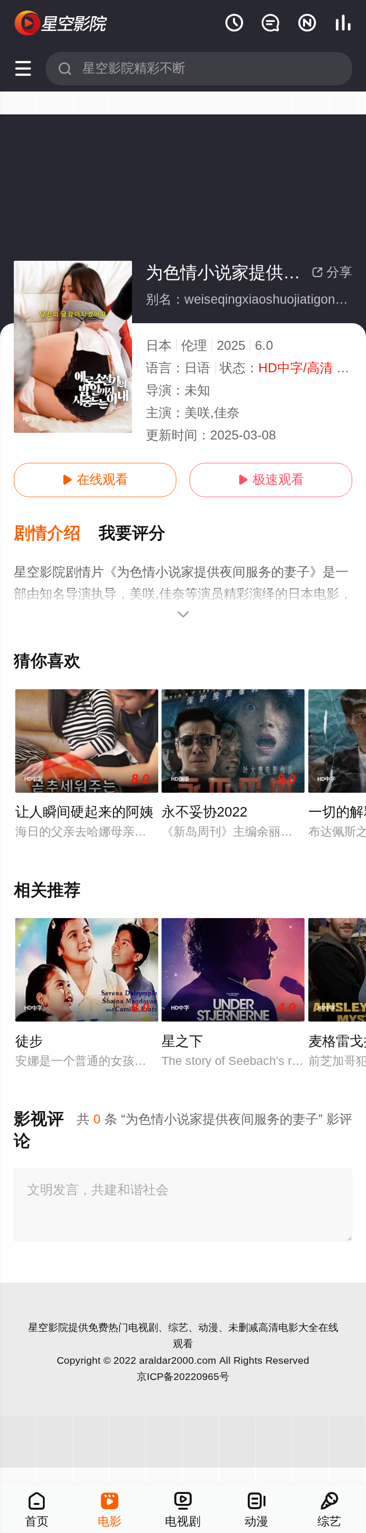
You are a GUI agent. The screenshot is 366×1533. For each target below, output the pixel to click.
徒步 (29, 1041)
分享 (332, 272)
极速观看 (271, 479)
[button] (56, 533)
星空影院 (48, 1327)
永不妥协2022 (204, 811)
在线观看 (95, 479)
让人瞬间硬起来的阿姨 (84, 811)
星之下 (182, 1041)
